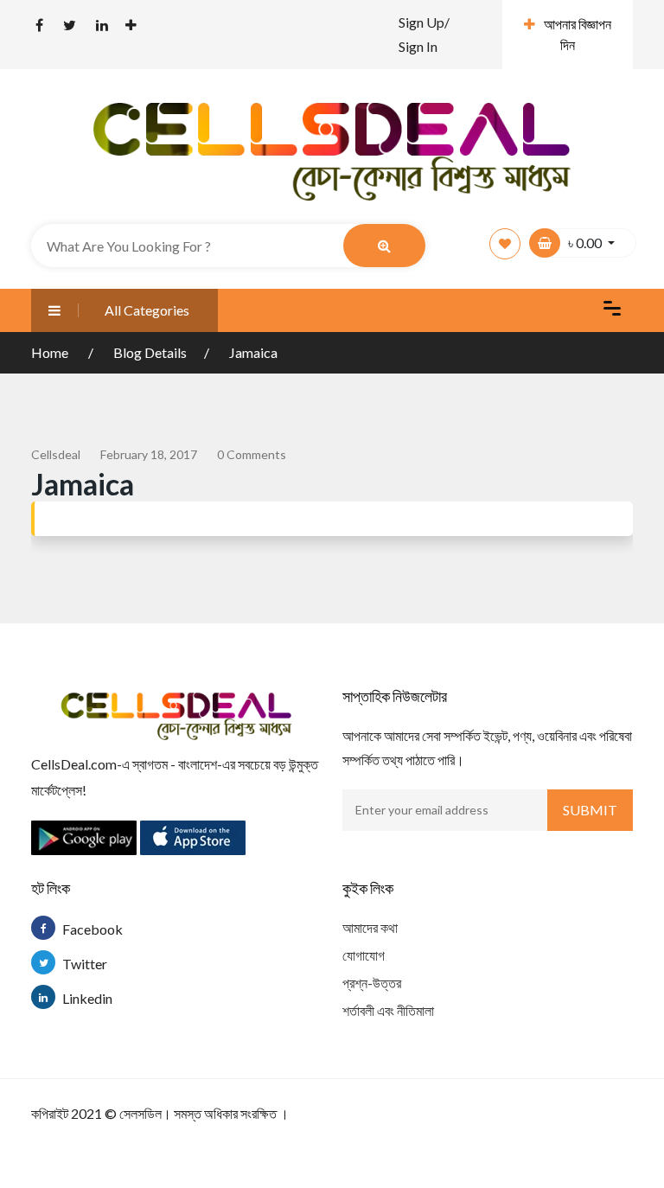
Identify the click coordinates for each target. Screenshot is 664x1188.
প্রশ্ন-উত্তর (371, 982)
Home (51, 352)
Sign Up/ (424, 22)
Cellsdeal (55, 454)
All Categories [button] (147, 310)
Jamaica (253, 352)
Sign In (418, 46)
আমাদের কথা (370, 927)
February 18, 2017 (148, 454)
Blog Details (150, 352)
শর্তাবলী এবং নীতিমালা (388, 1010)
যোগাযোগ (363, 955)
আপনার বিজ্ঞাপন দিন (577, 34)
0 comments (251, 454)
